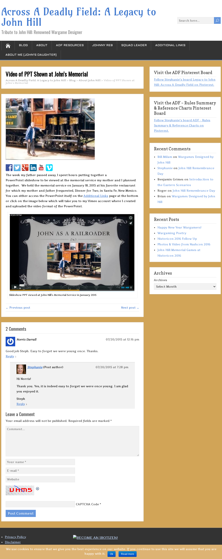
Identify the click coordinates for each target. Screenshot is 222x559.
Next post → (130, 307)
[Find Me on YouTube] (41, 167)
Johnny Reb (102, 45)
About (41, 45)
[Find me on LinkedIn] (33, 167)
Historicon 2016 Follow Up (177, 238)
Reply (10, 356)
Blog (23, 45)
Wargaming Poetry (171, 233)
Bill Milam (164, 157)
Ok (111, 554)
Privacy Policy (15, 537)
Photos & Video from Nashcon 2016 (183, 244)
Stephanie (34, 367)
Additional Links (170, 45)
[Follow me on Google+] (25, 167)
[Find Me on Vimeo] (49, 167)
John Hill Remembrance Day (194, 190)
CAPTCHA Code (87, 504)
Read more (127, 554)
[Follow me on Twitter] (17, 167)
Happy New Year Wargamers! (179, 227)
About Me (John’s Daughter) (31, 54)
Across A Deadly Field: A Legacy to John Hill (78, 17)
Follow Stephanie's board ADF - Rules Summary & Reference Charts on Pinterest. (182, 125)
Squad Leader (134, 45)
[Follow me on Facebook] (9, 167)
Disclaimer (13, 542)
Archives (160, 280)
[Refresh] (37, 488)
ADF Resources (70, 45)
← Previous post (18, 307)
